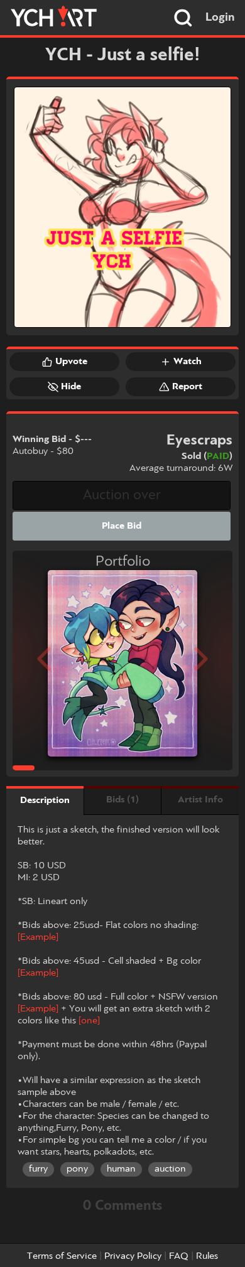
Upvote (71, 362)
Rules (207, 1256)
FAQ (178, 1256)
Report (187, 387)
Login (220, 17)
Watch (187, 362)
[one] (89, 1021)
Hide (71, 387)
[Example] (38, 937)
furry (38, 1169)
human (121, 1169)
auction (170, 1169)
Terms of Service (62, 1256)
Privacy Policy (132, 1256)
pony (77, 1169)
